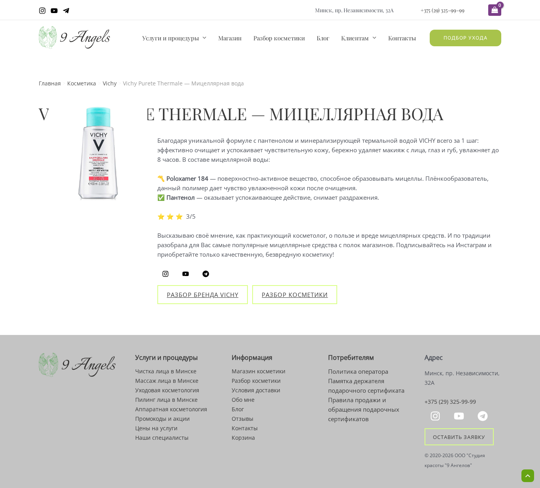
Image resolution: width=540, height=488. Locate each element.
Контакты (402, 38)
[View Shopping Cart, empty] (494, 10)
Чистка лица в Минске (165, 371)
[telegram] (484, 416)
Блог (323, 38)
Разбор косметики (279, 38)
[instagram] (436, 416)
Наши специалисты (162, 437)
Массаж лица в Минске (166, 380)
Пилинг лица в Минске (166, 399)
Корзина (243, 437)
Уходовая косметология (167, 390)
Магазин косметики (258, 371)
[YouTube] (54, 10)
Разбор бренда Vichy (202, 295)
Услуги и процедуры (170, 38)
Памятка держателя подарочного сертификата (366, 385)
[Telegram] (66, 10)
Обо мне (243, 399)
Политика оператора (358, 371)
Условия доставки (256, 390)
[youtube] (460, 416)
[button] (465, 38)
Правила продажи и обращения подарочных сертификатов (363, 409)
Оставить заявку (459, 436)
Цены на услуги (156, 428)
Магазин (230, 38)
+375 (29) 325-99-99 (442, 9)
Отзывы (242, 418)
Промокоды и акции (162, 418)
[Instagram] (42, 10)
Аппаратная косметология (171, 409)
